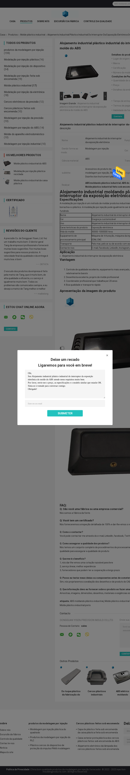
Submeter (65, 413)
